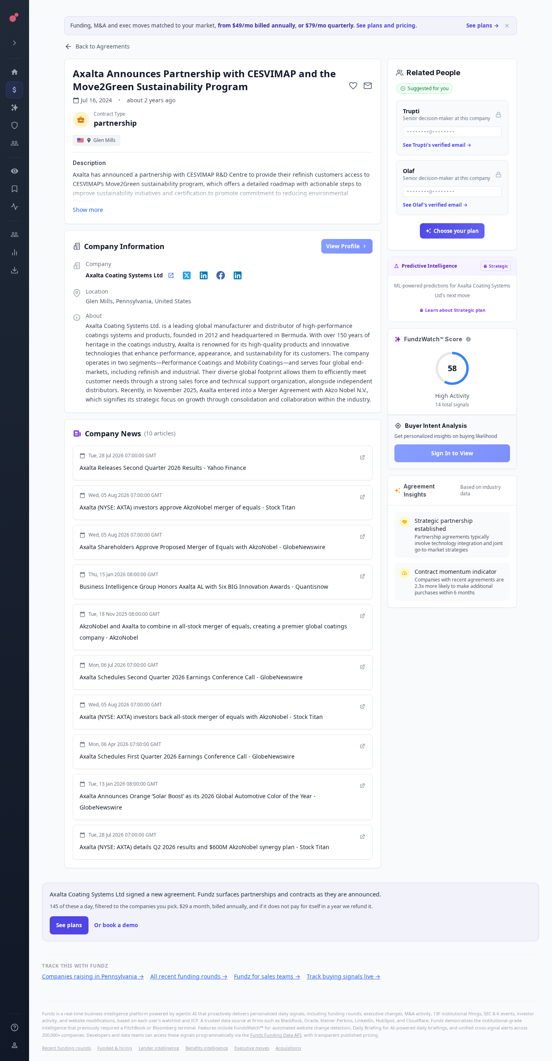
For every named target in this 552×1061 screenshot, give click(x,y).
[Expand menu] (14, 43)
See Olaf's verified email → (435, 204)
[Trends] (14, 252)
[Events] (14, 89)
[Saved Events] (14, 188)
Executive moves (251, 1048)
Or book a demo (116, 925)
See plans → (482, 25)
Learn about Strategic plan (455, 310)
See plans (69, 925)
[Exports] (14, 270)
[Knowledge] (14, 1027)
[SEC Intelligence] (14, 125)
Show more (88, 209)
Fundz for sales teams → (267, 976)
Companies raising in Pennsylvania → (93, 976)
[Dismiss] (507, 26)
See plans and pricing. (386, 25)
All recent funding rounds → (189, 976)
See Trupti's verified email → (437, 145)
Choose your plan (456, 231)
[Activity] (14, 206)
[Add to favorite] (353, 86)
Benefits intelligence (206, 1048)
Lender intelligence (159, 1048)
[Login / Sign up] (14, 1045)
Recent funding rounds (66, 1048)
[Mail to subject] (368, 86)
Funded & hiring (114, 1048)
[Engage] (14, 234)
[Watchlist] (14, 171)
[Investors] (14, 143)
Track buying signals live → (343, 976)
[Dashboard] (14, 71)
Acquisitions (288, 1048)
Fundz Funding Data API (275, 1035)
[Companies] (14, 107)
